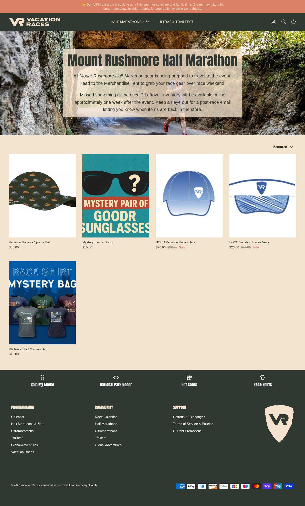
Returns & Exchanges (189, 417)
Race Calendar (106, 417)
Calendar (17, 417)
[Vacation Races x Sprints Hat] (42, 195)
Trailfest (17, 438)
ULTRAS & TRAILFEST (176, 22)
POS (60, 485)
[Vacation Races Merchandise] (34, 22)
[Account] (272, 22)
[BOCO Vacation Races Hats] (189, 195)
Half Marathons (106, 424)
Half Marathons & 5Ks (27, 424)
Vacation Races (22, 452)
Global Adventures (24, 445)
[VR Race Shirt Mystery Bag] (42, 302)
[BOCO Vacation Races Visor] (262, 195)
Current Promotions (187, 431)
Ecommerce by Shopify (83, 485)
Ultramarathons (22, 431)
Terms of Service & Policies (193, 424)
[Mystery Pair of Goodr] (115, 195)
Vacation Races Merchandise (38, 485)
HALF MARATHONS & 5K (130, 22)
